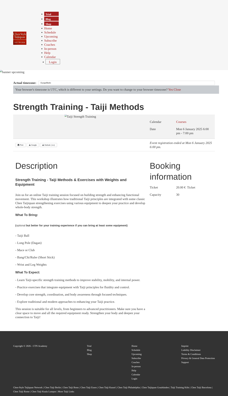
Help (134, 370)
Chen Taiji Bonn (71, 387)
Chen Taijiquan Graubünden (155, 387)
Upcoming (137, 354)
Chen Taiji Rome (21, 391)
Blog (89, 350)
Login (134, 378)
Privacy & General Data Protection (198, 358)
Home (134, 346)
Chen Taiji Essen (88, 387)
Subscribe (136, 358)
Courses (181, 122)
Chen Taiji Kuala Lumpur (43, 391)
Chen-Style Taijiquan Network (27, 387)
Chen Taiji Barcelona (201, 387)
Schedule (136, 350)
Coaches (136, 362)
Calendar (136, 374)
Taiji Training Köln (180, 387)
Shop (89, 354)
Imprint (184, 346)
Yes (170, 89)
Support (185, 362)
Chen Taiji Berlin (52, 387)
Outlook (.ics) (49, 145)
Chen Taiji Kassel (107, 387)
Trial (89, 346)
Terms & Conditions (191, 354)
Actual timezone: (24, 83)
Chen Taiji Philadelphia (129, 387)
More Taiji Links (66, 391)
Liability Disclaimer (191, 350)
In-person (136, 366)
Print (21, 145)
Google (34, 145)
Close (177, 89)
